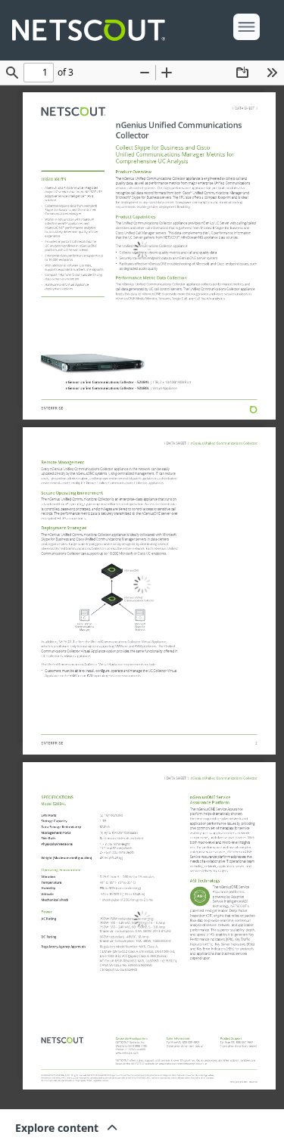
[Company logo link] (93, 30)
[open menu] (246, 27)
